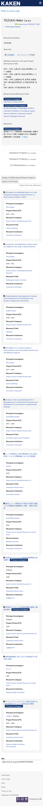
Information (5, 775)
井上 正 (8, 669)
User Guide (5, 779)
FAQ (3, 783)
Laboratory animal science (14, 102)
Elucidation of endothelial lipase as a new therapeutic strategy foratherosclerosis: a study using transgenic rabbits (20, 194)
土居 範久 (9, 716)
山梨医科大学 (10, 598)
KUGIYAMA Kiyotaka (12, 417)
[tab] (22, 153)
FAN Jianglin (10, 207)
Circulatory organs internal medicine (18, 438)
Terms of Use (6, 791)
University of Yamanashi (14, 235)
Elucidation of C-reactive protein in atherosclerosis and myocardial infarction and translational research (21, 350)
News (3, 787)
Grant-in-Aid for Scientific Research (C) (18, 480)
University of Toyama (13, 494)
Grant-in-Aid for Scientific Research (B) (18, 221)
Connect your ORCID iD (26, 24)
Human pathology (10, 108)
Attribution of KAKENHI (10, 795)
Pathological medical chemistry (16, 280)
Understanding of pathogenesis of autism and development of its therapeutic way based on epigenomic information (20, 298)
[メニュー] (40, 3)
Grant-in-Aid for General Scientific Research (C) (21, 633)
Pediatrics (16, 111)
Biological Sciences (18, 116)
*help (37, 24)
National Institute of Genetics (15, 692)
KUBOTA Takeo (11, 311)
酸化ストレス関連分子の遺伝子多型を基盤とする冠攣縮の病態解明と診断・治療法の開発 (21, 506)
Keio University (11, 746)
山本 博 (8, 466)
